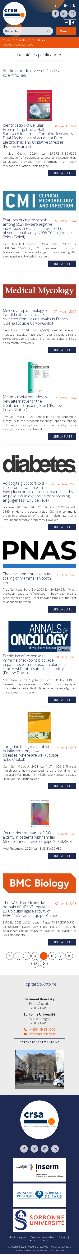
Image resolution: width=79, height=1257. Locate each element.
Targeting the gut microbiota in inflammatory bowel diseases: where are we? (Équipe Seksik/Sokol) (30, 753)
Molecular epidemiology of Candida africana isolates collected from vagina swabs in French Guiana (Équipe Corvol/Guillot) (35, 317)
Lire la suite (62, 173)
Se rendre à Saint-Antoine (39, 1042)
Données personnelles (42, 1237)
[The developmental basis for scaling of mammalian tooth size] (39, 554)
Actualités (21, 40)
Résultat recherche (39, 1240)
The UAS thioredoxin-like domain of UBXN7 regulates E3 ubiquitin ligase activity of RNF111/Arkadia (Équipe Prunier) (31, 909)
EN (56, 6)
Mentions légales (17, 1237)
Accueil (7, 40)
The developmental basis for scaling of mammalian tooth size (27, 578)
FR (49, 6)
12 (35, 963)
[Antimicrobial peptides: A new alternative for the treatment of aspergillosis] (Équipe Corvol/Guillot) (32, 403)
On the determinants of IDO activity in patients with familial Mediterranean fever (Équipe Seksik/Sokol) (39, 837)
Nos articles (38, 40)
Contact (62, 1237)
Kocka (51, 1250)
